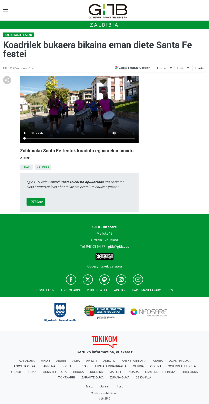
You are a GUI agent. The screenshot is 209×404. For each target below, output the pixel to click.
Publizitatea (97, 290)
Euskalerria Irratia (110, 366)
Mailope (115, 372)
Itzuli (180, 68)
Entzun (161, 68)
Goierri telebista (182, 366)
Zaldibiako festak (18, 35)
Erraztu (199, 68)
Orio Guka (190, 372)
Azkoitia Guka (24, 366)
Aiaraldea (26, 360)
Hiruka (78, 372)
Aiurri (61, 360)
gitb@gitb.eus (118, 246)
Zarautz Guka (92, 377)
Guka (32, 372)
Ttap (120, 386)
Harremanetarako (146, 290)
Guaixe (16, 372)
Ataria (158, 360)
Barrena (48, 366)
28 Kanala (143, 377)
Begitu (67, 366)
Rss (170, 290)
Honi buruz (45, 290)
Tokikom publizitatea (104, 393)
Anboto (109, 360)
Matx (89, 386)
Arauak (119, 290)
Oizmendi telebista (160, 372)
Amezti (91, 360)
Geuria (138, 366)
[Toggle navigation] (5, 11)
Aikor (45, 360)
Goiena (155, 366)
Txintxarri (66, 377)
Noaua (134, 372)
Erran (84, 366)
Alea (76, 360)
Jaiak (26, 167)
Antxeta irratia (134, 360)
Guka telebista (55, 372)
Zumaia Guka (119, 377)
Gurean (104, 386)
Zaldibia (104, 25)
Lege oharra (71, 290)
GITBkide (36, 201)
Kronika (96, 372)
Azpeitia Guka (179, 360)
